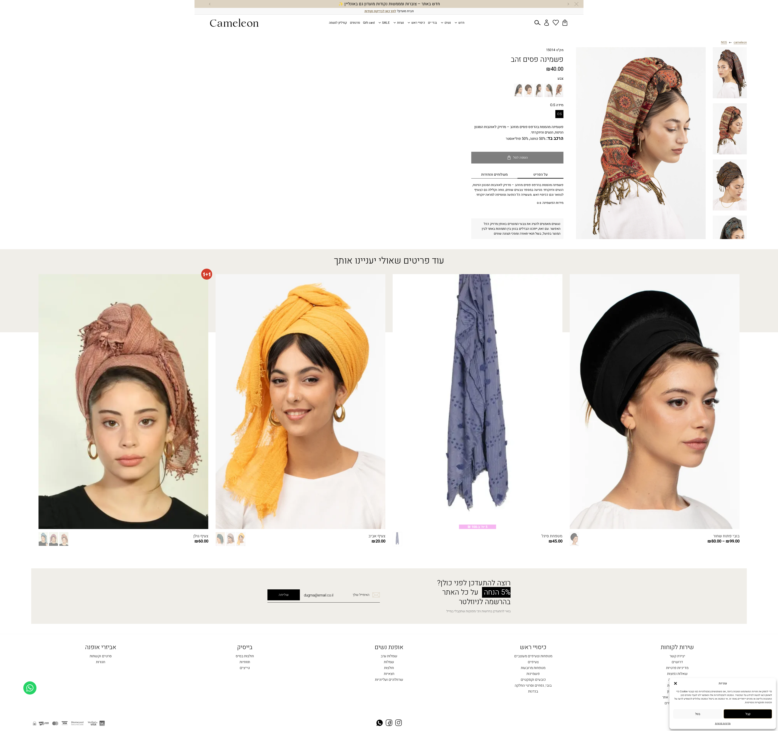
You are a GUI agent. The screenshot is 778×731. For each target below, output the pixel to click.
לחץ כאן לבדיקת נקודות (380, 11)
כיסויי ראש (418, 22)
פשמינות (533, 674)
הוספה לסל (520, 157)
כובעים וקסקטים (533, 680)
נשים (448, 22)
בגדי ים (432, 22)
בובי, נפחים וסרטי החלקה (533, 686)
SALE (386, 22)
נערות (400, 22)
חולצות (389, 668)
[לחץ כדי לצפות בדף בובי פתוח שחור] (655, 401)
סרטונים (355, 22)
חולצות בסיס (245, 656)
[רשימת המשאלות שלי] (556, 23)
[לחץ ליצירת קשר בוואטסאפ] (29, 718)
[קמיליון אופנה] (234, 23)
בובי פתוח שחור (726, 536)
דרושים (677, 662)
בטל (697, 714)
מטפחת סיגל (552, 536)
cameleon (740, 42)
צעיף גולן (200, 536)
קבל (747, 714)
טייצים (245, 668)
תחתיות (245, 662)
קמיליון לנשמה (338, 22)
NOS (724, 42)
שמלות (389, 662)
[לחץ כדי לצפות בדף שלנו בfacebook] (389, 723)
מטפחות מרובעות (533, 668)
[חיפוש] (537, 23)
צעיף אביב (376, 536)
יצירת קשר (677, 656)
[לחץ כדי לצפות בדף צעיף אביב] (300, 401)
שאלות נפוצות (677, 674)
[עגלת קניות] (565, 23)
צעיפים (533, 662)
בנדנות (533, 692)
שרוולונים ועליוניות (389, 680)
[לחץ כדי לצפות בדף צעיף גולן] (123, 401)
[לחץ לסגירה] (576, 4)
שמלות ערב (389, 656)
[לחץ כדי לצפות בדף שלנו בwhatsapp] (379, 723)
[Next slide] (210, 4)
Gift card (369, 22)
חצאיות (389, 674)
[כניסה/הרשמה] (547, 23)
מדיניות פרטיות (723, 723)
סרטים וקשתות (101, 656)
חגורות (100, 662)
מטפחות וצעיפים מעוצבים (533, 656)
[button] (675, 683)
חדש (461, 22)
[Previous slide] (568, 4)
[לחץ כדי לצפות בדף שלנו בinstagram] (398, 723)
